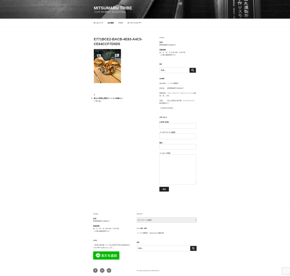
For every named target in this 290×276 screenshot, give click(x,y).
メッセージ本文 (164, 153)
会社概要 (111, 23)
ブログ (120, 23)
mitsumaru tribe (113, 8)
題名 (161, 143)
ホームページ (98, 23)
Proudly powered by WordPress (148, 270)
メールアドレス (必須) (167, 132)
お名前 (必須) (164, 122)
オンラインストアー (134, 23)
